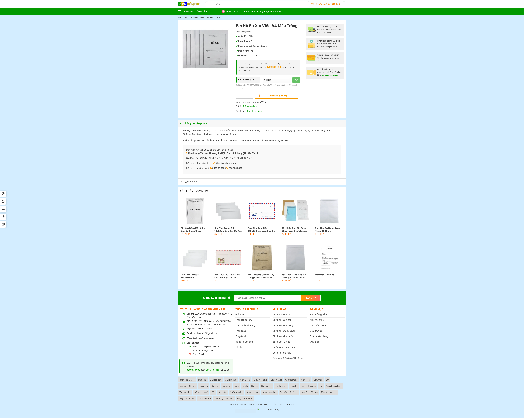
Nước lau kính (236, 392)
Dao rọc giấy (215, 380)
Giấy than (318, 380)
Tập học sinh (185, 392)
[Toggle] (180, 123)
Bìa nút (254, 386)
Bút (327, 380)
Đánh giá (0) (190, 182)
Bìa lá (236, 386)
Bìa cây (214, 386)
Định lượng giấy (246, 80)
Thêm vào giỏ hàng (277, 95)
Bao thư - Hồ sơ (214, 17)
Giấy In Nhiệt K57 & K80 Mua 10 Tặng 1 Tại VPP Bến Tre (254, 11)
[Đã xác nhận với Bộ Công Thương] (273, 411)
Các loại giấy (230, 380)
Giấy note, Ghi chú (187, 386)
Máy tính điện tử (308, 386)
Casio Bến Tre (204, 398)
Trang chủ (182, 17)
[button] (320, 4)
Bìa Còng (226, 386)
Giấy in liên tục (260, 380)
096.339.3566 (276, 67)
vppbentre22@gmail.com (206, 333)
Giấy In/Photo (291, 380)
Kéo (213, 392)
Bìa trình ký (266, 386)
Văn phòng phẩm (197, 17)
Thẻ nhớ (294, 386)
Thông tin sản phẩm (195, 123)
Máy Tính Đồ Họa (310, 392)
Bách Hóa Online (187, 380)
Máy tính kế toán (186, 398)
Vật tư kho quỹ (201, 392)
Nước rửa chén (269, 392)
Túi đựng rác (281, 386)
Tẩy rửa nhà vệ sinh (289, 392)
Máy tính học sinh (329, 392)
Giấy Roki (305, 380)
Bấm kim (202, 380)
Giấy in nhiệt (276, 380)
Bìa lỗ (245, 386)
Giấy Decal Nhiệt (244, 398)
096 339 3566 (212, 370)
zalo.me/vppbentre (330, 75)
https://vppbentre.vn (205, 338)
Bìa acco (204, 386)
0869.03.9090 (205, 328)
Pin (321, 386)
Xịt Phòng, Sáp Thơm (224, 398)
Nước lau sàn (253, 392)
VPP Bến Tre (241, 404)
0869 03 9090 (193, 370)
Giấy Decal (245, 380)
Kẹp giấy (222, 392)
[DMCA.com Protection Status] (245, 411)
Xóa (296, 80)
